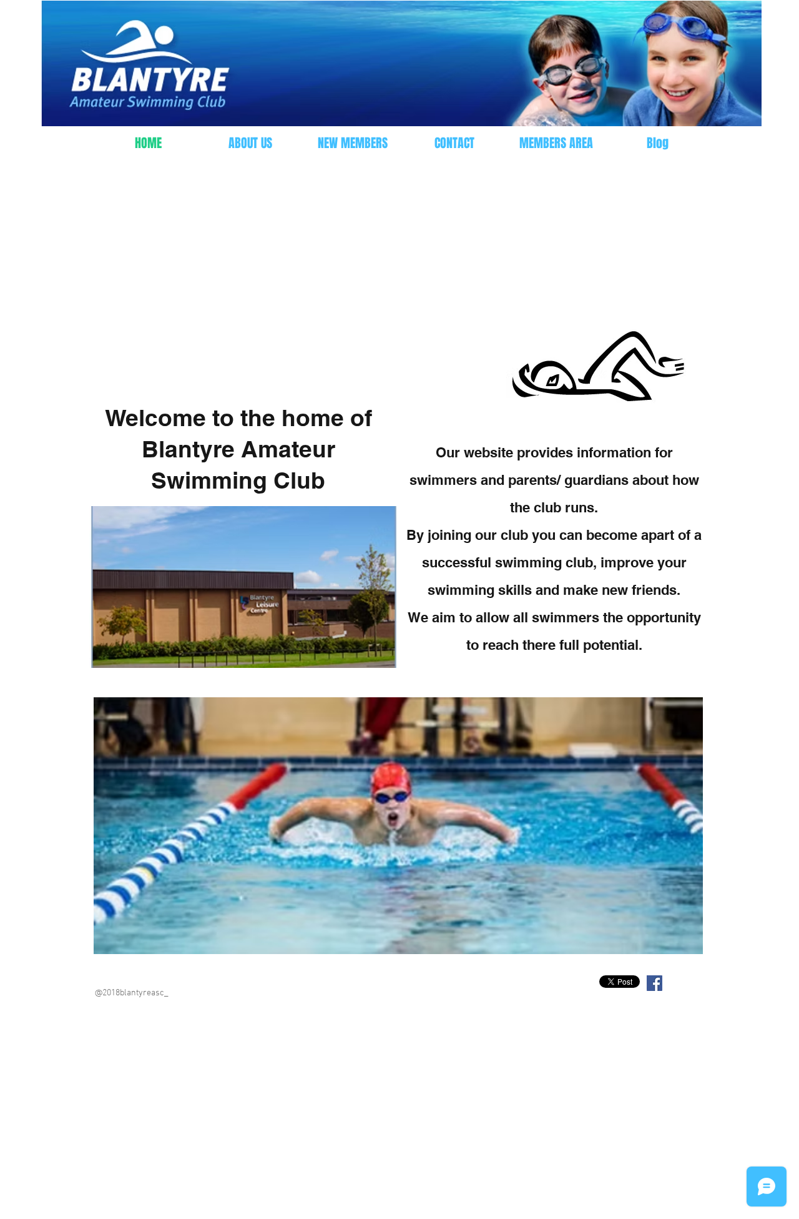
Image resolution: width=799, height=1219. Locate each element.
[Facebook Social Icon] (654, 983)
